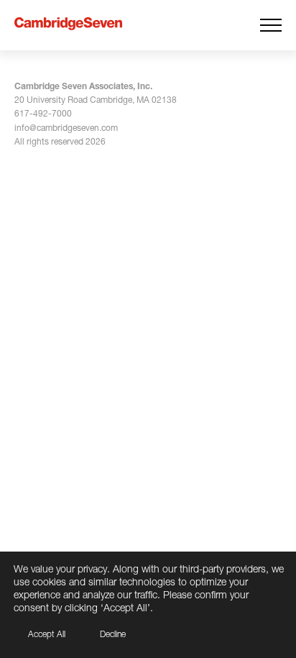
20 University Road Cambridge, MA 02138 (95, 99)
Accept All (46, 634)
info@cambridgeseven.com (66, 127)
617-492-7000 (43, 113)
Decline (113, 634)
